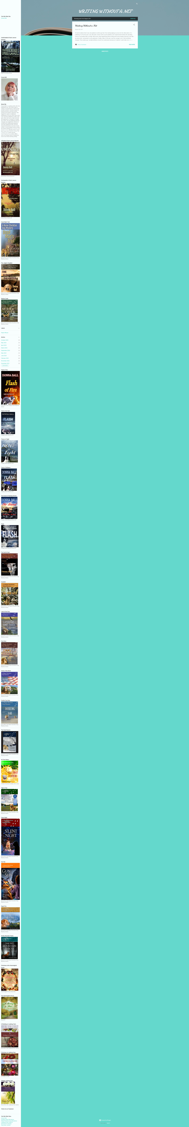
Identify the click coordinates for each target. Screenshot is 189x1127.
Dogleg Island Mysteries (7, 1119)
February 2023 (5, 358)
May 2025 (3, 342)
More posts (105, 51)
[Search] (137, 4)
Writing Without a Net (86, 25)
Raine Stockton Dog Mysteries (9, 1121)
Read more (132, 44)
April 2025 (3, 345)
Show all (133, 18)
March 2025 (4, 348)
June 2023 (4, 355)
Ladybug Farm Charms (7, 1122)
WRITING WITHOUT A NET (104, 11)
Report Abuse (4, 332)
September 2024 (5, 350)
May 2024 (3, 353)
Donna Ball (4, 18)
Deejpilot (108, 1123)
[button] (134, 25)
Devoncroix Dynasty (6, 1123)
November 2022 (5, 361)
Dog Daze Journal (5, 1125)
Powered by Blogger (106, 1120)
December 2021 (5, 363)
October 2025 (4, 340)
